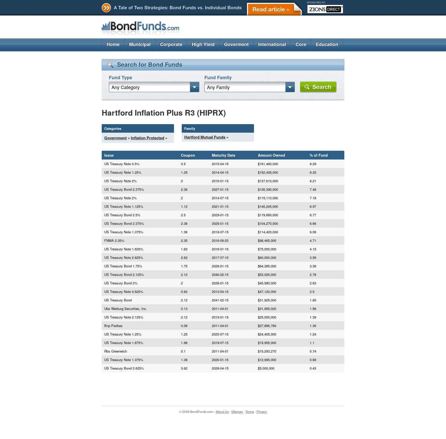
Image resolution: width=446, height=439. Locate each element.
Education (327, 44)
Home (113, 44)
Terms (249, 411)
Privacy (262, 411)
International (272, 44)
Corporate (171, 44)
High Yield (203, 44)
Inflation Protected (147, 138)
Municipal (139, 44)
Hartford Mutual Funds (204, 137)
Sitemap (237, 411)
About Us (222, 411)
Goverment (236, 44)
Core (301, 44)
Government (115, 138)
